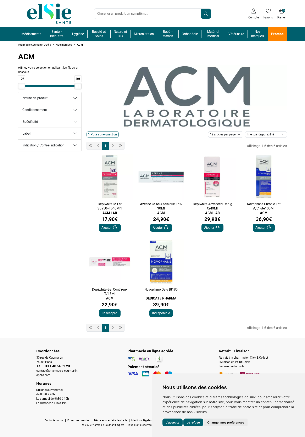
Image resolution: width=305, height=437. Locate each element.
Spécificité (30, 122)
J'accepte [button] (172, 422)
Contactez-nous (54, 420)
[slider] (21, 86)
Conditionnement (34, 110)
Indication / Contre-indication (43, 145)
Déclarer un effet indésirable (110, 420)
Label (26, 133)
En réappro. (110, 313)
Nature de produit (35, 98)
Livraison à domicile (231, 366)
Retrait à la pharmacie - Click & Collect (243, 357)
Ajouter (106, 228)
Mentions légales (141, 420)
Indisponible (161, 313)
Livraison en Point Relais (234, 362)
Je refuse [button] (193, 422)
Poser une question (78, 420)
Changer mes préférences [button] (225, 422)
